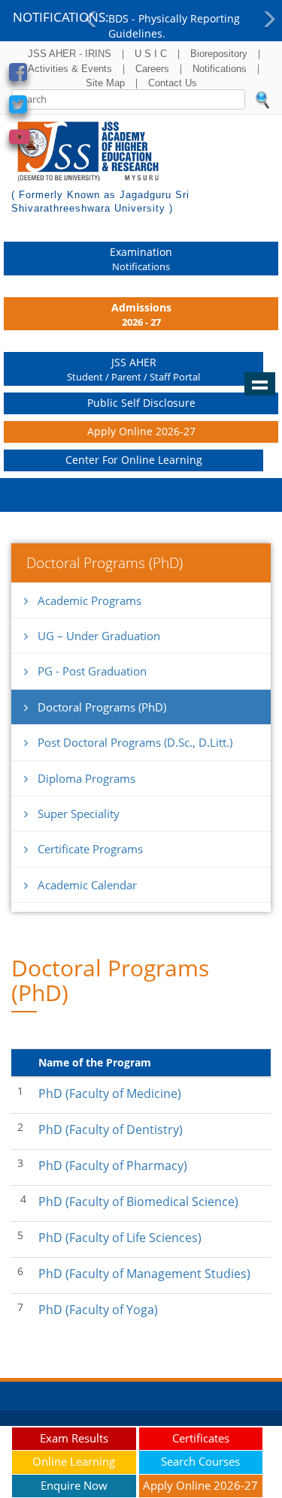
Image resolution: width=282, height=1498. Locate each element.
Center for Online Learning (133, 460)
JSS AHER (133, 369)
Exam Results (74, 1437)
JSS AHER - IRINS (69, 53)
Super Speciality (79, 813)
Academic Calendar (87, 884)
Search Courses (200, 1461)
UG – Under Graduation (99, 635)
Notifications (220, 68)
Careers (152, 68)
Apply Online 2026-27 (141, 431)
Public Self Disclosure (141, 403)
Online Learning (73, 1461)
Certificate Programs (90, 848)
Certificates (200, 1437)
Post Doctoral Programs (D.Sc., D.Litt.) (135, 742)
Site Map (105, 83)
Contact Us (172, 83)
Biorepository (218, 53)
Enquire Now (74, 1485)
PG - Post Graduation (92, 670)
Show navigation (259, 384)
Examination (141, 259)
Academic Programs (89, 600)
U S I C (151, 53)
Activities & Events (70, 68)
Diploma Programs (86, 778)
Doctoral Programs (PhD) (102, 706)
